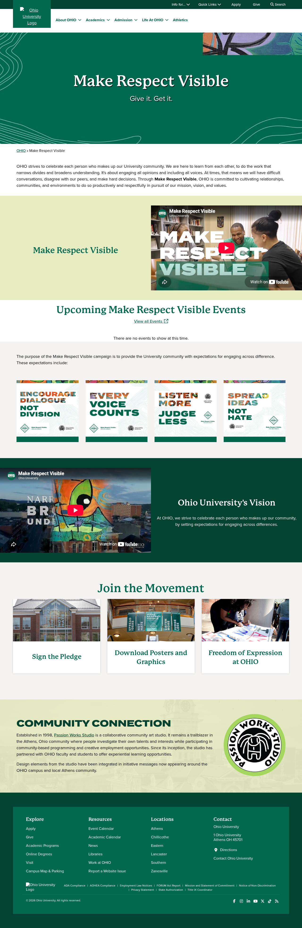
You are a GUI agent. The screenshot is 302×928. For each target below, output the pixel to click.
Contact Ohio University (233, 858)
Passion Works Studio (74, 735)
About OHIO (66, 20)
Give (256, 4)
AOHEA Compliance (102, 885)
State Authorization (171, 890)
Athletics (180, 20)
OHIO (21, 150)
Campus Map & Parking (45, 871)
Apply (236, 4)
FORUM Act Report (168, 885)
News (93, 845)
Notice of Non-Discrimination (257, 885)
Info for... (179, 4)
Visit (29, 862)
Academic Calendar (104, 837)
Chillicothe (160, 837)
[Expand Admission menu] (135, 19)
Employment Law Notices (136, 885)
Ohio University (45, 900)
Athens (157, 828)
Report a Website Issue (107, 871)
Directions (228, 850)
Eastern (157, 845)
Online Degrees (39, 854)
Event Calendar (101, 828)
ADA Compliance (74, 885)
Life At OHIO (152, 20)
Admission (123, 20)
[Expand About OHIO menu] (79, 19)
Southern (158, 862)
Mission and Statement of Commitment (210, 885)
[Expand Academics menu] (108, 19)
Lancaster (159, 854)
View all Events (151, 321)
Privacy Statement (142, 890)
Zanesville (159, 871)
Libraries (95, 854)
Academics (95, 20)
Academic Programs (42, 845)
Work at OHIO (99, 862)
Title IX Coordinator (200, 890)
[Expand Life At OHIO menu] (166, 19)
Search (279, 4)
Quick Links (208, 4)
